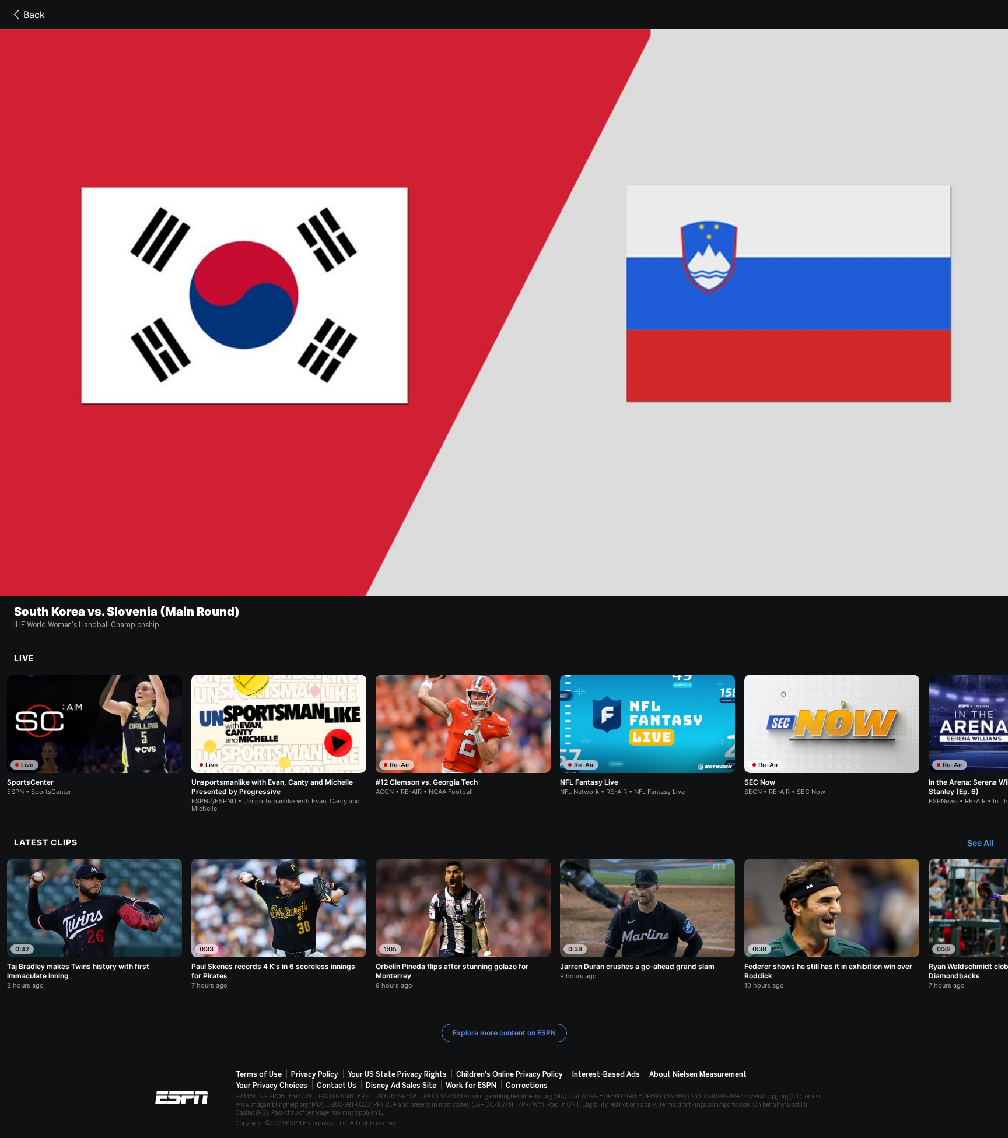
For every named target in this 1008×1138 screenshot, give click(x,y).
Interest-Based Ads (606, 1074)
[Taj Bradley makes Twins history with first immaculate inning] (94, 924)
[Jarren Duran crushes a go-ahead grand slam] (647, 919)
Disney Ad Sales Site (401, 1085)
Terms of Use (259, 1074)
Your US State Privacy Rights (397, 1074)
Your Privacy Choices (271, 1085)
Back (34, 14)
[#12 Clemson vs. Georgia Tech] (463, 735)
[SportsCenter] (94, 735)
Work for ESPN (471, 1085)
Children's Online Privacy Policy (509, 1074)
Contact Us (336, 1085)
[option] (94, 735)
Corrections (527, 1085)
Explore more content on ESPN (504, 1032)
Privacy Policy (314, 1074)
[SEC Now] (831, 735)
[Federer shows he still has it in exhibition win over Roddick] (831, 924)
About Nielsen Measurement (698, 1074)
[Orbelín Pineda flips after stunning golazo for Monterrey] (463, 924)
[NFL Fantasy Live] (647, 735)
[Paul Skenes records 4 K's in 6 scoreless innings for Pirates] (278, 924)
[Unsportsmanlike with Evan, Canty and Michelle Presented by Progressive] (278, 744)
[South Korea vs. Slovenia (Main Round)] (504, 312)
